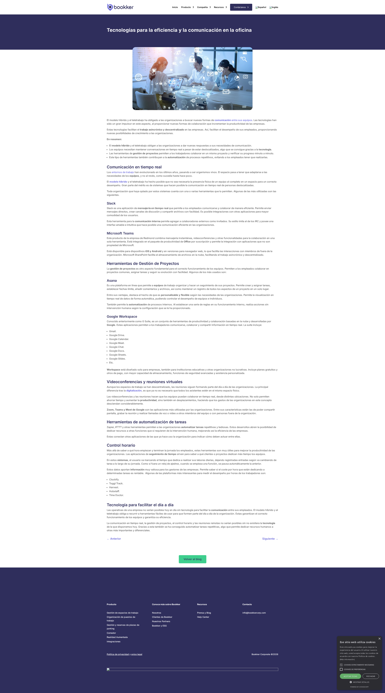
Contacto (247, 604)
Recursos (219, 7)
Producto (186, 7)
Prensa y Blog (204, 612)
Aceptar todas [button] (350, 676)
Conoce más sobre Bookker (166, 604)
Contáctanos (241, 7)
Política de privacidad (118, 654)
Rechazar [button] (370, 676)
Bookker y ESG (159, 625)
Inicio (175, 7)
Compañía (202, 7)
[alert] (359, 663)
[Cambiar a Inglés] (274, 9)
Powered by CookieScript (359, 687)
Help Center (203, 617)
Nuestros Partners (161, 621)
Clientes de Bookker (162, 617)
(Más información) (347, 659)
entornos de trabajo (123, 172)
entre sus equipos (233, 120)
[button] (359, 682)
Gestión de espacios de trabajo (122, 612)
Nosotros (156, 612)
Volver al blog (193, 559)
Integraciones (113, 641)
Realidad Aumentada (117, 637)
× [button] (379, 639)
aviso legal (136, 654)
